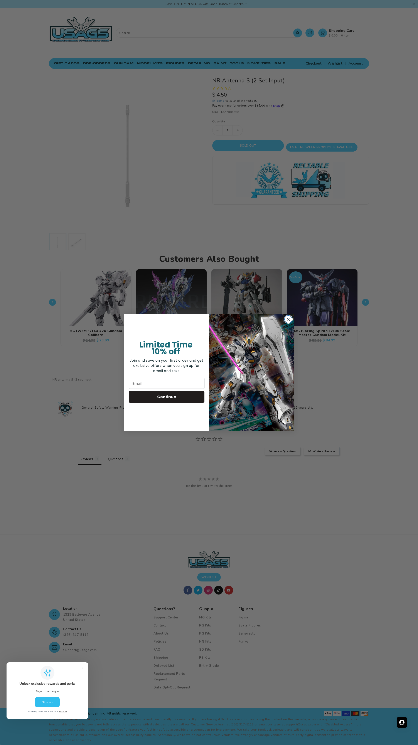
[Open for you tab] (402, 722)
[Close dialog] (288, 319)
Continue (166, 396)
